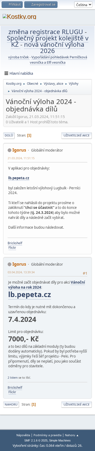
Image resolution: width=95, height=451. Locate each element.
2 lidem (13, 377)
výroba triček (19, 57)
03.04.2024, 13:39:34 (21, 272)
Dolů (9, 135)
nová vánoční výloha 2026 (54, 47)
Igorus (19, 150)
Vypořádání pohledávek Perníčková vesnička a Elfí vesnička (58, 60)
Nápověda (23, 435)
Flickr (12, 247)
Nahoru (11, 404)
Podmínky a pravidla (47, 435)
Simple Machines (60, 440)
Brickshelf (15, 243)
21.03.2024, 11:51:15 (21, 158)
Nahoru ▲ (72, 435)
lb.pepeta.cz (18, 178)
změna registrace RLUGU (46, 31)
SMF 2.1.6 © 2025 (36, 440)
